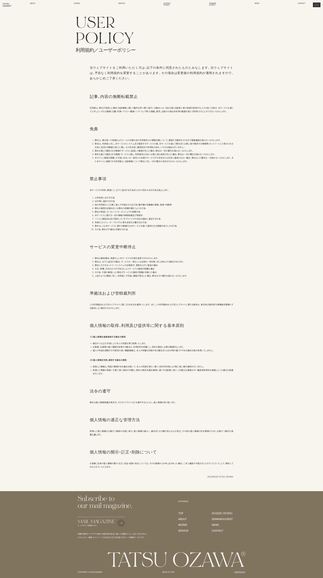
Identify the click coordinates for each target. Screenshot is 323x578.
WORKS (77, 3)
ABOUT (32, 3)
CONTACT (301, 3)
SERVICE (121, 3)
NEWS (257, 3)
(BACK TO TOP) (168, 572)
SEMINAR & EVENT (212, 4)
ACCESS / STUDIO (167, 4)
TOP (180, 513)
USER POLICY (239, 572)
